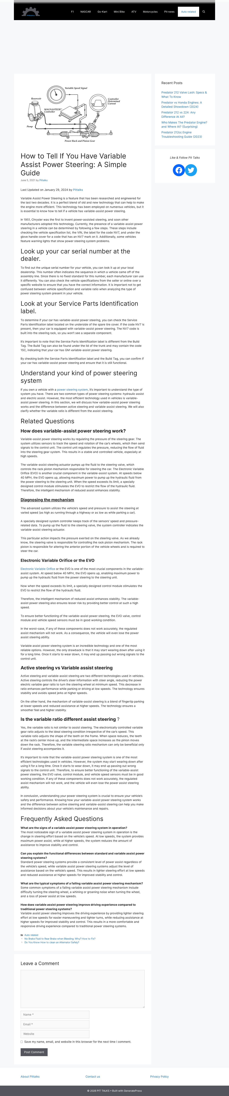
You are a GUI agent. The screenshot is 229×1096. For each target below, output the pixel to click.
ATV (133, 11)
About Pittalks (30, 1076)
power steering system (72, 389)
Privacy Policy (159, 1076)
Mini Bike (119, 11)
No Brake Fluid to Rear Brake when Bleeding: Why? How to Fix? (59, 938)
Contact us (92, 1076)
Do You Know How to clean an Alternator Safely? (51, 942)
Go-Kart (102, 11)
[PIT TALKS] (31, 11)
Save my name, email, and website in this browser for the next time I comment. (77, 1041)
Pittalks (78, 189)
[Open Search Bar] (203, 12)
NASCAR (85, 11)
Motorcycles (150, 11)
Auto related (188, 11)
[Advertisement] (114, 45)
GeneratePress (133, 1090)
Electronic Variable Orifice (38, 569)
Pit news (169, 11)
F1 (72, 11)
